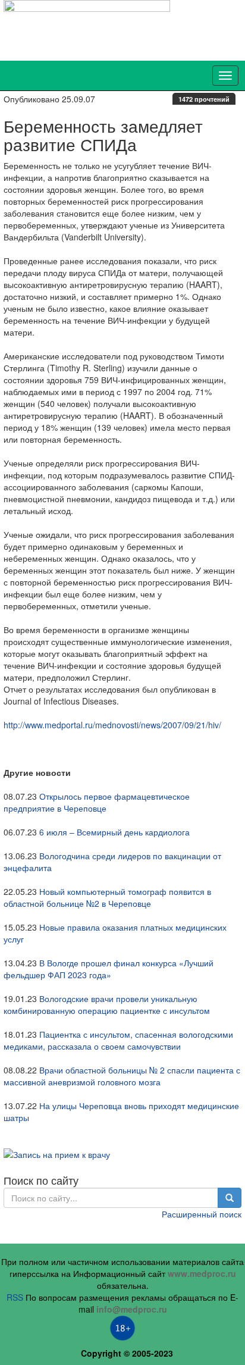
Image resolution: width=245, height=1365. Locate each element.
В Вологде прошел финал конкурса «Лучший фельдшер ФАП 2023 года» (108, 969)
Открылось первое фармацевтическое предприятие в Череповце (97, 802)
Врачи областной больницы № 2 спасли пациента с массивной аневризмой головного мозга (122, 1076)
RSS (15, 1297)
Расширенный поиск (201, 1214)
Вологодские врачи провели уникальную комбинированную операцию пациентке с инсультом (107, 1004)
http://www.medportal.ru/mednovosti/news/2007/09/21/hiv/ (112, 725)
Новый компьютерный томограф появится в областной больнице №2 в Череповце (107, 897)
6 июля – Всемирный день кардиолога (114, 832)
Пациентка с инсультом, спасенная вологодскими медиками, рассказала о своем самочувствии (118, 1040)
